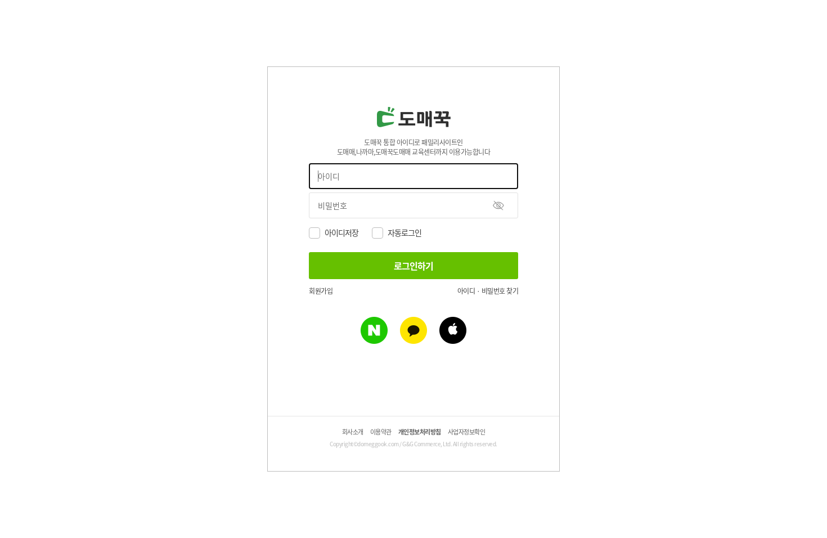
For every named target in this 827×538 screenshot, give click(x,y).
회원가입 (320, 290)
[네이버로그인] (374, 340)
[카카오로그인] (413, 340)
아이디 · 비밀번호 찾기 (488, 290)
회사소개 (352, 431)
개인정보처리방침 (419, 431)
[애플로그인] (452, 340)
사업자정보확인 (467, 431)
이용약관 (381, 431)
